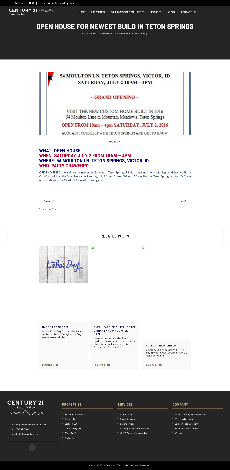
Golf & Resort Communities (127, 12)
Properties (98, 12)
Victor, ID (69, 437)
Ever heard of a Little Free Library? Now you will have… (115, 330)
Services (155, 12)
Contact (179, 433)
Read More (48, 365)
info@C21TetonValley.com (25, 434)
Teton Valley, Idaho (184, 419)
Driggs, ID (70, 419)
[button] (64, 209)
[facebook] (32, 447)
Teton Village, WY (74, 428)
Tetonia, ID (70, 433)
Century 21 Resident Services (134, 428)
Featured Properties (75, 414)
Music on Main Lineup (161, 345)
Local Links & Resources (187, 428)
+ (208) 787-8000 (20, 429)
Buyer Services (127, 419)
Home (82, 12)
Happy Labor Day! (55, 327)
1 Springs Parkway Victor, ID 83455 (29, 424)
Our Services (126, 414)
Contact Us (188, 12)
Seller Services (127, 423)
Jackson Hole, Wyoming (186, 423)
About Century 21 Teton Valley (190, 414)
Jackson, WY (71, 423)
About (171, 12)
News (93, 33)
